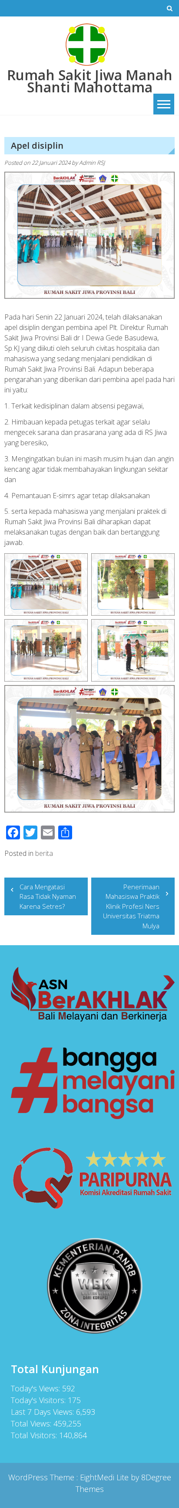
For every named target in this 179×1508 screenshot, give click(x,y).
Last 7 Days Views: (43, 1412)
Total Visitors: (35, 1435)
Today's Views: (36, 1388)
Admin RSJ (92, 162)
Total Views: (32, 1423)
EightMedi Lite (105, 1477)
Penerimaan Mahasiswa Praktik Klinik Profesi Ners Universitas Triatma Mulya (131, 906)
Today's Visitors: (39, 1400)
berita (44, 853)
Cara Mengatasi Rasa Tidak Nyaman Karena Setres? (48, 896)
